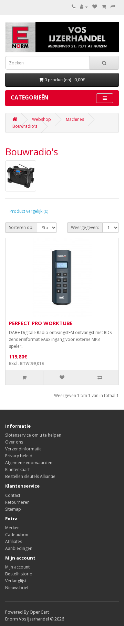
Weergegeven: (85, 227)
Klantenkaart (17, 469)
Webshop (41, 119)
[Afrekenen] (113, 7)
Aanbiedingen (18, 548)
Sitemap (13, 509)
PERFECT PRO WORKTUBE (41, 323)
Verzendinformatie (23, 449)
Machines (75, 119)
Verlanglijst (16, 581)
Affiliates (13, 541)
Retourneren (17, 502)
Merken (12, 528)
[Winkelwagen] (104, 7)
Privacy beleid (18, 456)
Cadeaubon (16, 535)
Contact (12, 495)
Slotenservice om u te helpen (33, 435)
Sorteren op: (21, 227)
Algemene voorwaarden (28, 463)
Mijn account (17, 567)
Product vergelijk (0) (29, 211)
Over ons (14, 442)
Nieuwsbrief (17, 588)
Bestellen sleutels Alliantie (30, 476)
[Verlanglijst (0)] (94, 7)
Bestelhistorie (18, 574)
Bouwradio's (24, 126)
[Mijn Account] (84, 7)
